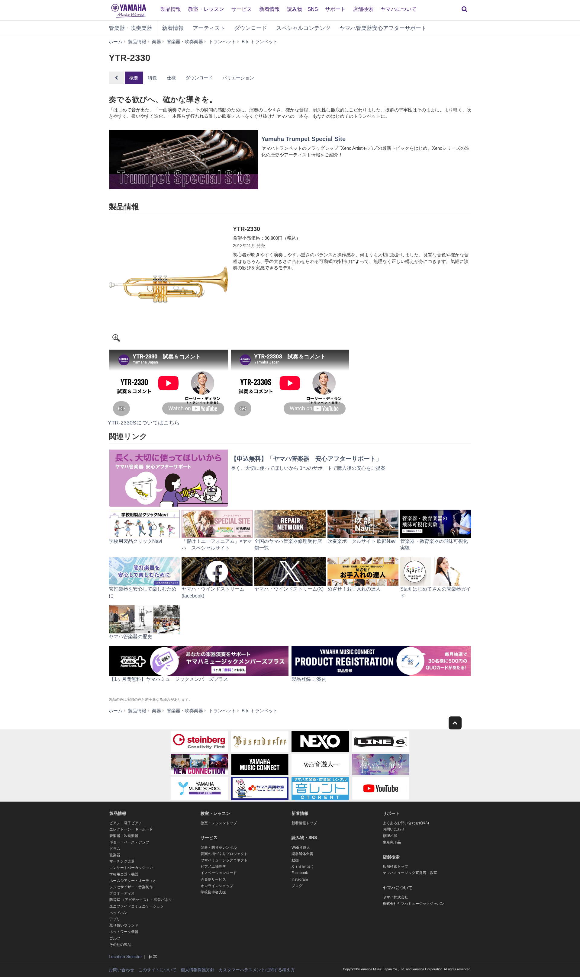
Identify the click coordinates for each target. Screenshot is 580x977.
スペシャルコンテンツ (303, 28)
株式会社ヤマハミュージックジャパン (413, 904)
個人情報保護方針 (197, 969)
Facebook (300, 873)
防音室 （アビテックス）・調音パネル (140, 900)
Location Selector (125, 956)
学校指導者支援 (213, 892)
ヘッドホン (118, 913)
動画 (295, 860)
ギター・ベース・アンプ (129, 842)
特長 (152, 77)
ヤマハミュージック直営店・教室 (410, 873)
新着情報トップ (304, 823)
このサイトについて (157, 969)
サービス (241, 9)
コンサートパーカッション (131, 868)
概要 (133, 77)
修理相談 (390, 836)
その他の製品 (120, 945)
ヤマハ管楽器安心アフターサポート (383, 28)
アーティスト (209, 28)
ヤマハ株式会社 (395, 897)
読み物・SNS (302, 9)
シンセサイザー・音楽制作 (131, 887)
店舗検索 (363, 9)
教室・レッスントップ (219, 823)
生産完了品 (392, 842)
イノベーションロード (219, 873)
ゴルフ (114, 938)
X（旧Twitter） (303, 866)
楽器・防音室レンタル (219, 847)
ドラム (114, 849)
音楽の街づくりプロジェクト (224, 854)
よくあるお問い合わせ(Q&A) (406, 823)
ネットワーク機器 (123, 932)
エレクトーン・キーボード (131, 829)
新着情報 (269, 9)
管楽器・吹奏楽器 (130, 28)
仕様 (171, 77)
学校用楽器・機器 (123, 874)
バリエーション (238, 77)
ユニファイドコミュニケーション (136, 906)
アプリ (114, 919)
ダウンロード (250, 28)
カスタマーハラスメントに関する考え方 (257, 969)
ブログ (297, 886)
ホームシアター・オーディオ (132, 881)
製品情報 (170, 9)
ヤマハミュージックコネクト (224, 860)
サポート (335, 9)
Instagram (300, 879)
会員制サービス (213, 879)
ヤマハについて (399, 9)
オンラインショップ (217, 886)
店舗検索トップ (395, 866)
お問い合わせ (393, 829)
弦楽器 (114, 855)
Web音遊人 (301, 847)
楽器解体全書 (302, 854)
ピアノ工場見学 (213, 866)
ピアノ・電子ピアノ (125, 823)
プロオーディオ (122, 893)
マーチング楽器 (122, 861)
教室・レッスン (206, 9)
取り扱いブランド (123, 925)
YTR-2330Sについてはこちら (144, 423)
